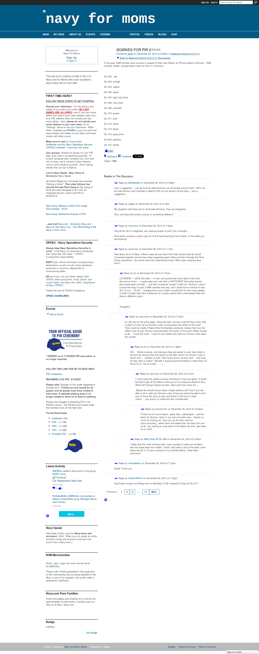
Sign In (214, 2)
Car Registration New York (67, 480)
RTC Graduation (54, 374)
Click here (51, 533)
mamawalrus (134, 463)
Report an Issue (187, 646)
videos (67, 133)
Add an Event (56, 314)
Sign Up (205, 2)
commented (86, 496)
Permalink (116, 183)
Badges (172, 646)
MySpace (112, 156)
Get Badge (91, 632)
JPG (54, 430)
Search (255, 2)
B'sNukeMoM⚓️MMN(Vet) (66, 496)
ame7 (130, 53)
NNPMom (57, 471)
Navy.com (69, 604)
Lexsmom (133, 225)
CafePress (54, 566)
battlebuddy (134, 182)
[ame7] (108, 57)
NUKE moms (59, 474)
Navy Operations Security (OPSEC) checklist (69, 146)
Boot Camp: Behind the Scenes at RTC (66, 214)
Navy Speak (64, 175)
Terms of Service (207, 646)
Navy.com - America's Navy (72, 224)
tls (135, 273)
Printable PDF (59, 434)
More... (71, 514)
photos (55, 133)
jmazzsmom (161, 409)
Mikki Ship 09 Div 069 (155, 439)
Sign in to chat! (234, 652)
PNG (54, 426)
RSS (47, 516)
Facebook (127, 156)
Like (110, 151)
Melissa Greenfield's (63, 499)
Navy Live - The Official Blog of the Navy (71, 228)
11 (145, 491)
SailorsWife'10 (135, 478)
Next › (154, 491)
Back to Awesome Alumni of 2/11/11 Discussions (145, 58)
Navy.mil (50, 227)
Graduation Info (59, 418)
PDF (54, 422)
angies (131, 203)
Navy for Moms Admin (75, 646)
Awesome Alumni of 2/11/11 (185, 53)
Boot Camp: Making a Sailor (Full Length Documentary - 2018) (66, 207)
